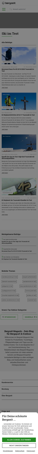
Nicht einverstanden (18, 446)
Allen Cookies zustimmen (19, 440)
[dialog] (19, 433)
